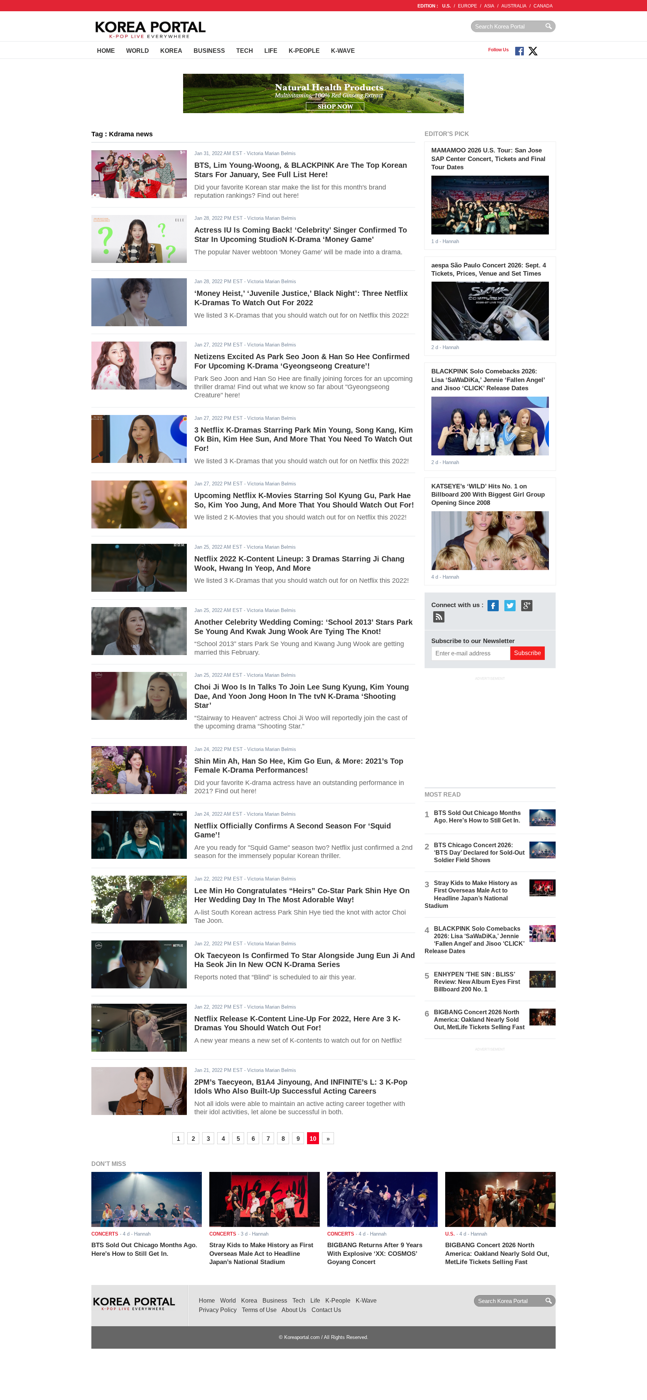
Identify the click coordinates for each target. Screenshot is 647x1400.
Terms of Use (259, 1310)
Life (270, 51)
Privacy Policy (218, 1310)
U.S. (446, 6)
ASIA (489, 6)
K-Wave (343, 51)
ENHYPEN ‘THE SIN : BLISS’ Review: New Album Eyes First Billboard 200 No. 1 (477, 982)
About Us (294, 1310)
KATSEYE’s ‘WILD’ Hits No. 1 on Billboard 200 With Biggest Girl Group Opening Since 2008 (488, 495)
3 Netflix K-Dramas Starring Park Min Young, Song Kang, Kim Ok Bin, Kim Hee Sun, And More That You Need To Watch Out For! (303, 439)
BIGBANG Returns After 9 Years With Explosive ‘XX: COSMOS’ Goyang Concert (374, 1254)
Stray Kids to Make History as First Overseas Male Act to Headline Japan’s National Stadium (261, 1254)
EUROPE (467, 6)
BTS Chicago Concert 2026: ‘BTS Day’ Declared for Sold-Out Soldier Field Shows (479, 852)
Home (106, 51)
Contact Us (326, 1310)
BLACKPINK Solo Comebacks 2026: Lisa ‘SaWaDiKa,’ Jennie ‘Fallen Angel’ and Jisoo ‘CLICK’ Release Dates (488, 380)
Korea (171, 51)
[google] (526, 605)
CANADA (543, 6)
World (137, 51)
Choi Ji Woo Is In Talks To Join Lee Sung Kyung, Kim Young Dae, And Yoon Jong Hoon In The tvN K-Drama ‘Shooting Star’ (301, 696)
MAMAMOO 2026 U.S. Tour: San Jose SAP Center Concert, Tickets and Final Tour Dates (488, 159)
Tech (244, 51)
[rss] (438, 616)
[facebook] (493, 605)
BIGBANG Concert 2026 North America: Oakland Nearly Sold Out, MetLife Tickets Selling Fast (479, 1019)
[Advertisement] (490, 731)
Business (209, 51)
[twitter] (509, 605)
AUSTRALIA (513, 6)
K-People (304, 51)
